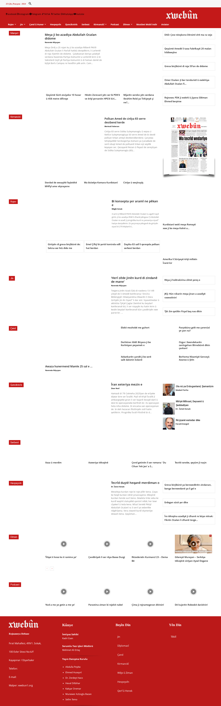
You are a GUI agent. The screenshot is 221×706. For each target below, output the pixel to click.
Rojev (13, 201)
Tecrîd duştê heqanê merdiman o (135, 483)
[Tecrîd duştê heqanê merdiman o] (76, 500)
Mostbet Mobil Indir (146, 24)
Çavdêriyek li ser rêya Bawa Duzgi (106, 557)
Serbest (14, 442)
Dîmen (13, 537)
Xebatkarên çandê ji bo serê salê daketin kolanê (136, 358)
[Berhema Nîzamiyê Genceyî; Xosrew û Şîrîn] (168, 360)
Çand (13, 328)
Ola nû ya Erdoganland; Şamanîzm (194, 386)
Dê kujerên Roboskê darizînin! (191, 604)
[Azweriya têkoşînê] (107, 449)
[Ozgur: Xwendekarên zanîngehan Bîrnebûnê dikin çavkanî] (168, 346)
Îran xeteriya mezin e (126, 384)
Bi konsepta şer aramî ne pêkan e (135, 203)
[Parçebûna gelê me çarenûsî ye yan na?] (168, 331)
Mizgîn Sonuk (117, 209)
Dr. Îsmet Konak (183, 408)
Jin (11, 278)
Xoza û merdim (53, 462)
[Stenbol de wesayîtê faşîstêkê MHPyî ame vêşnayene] (63, 168)
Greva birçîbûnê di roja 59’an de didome (186, 66)
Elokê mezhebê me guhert (135, 327)
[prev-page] (47, 569)
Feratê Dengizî (182, 424)
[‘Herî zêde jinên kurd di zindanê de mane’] (76, 295)
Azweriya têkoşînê (98, 462)
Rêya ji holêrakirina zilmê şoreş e (182, 279)
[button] (30, 3)
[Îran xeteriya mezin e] (76, 402)
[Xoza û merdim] (64, 449)
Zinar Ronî (115, 388)
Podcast (15, 584)
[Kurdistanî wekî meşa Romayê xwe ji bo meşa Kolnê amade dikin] (180, 210)
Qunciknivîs (16, 384)
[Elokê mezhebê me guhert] (110, 331)
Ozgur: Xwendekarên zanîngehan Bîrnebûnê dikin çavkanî (194, 345)
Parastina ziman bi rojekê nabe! (105, 604)
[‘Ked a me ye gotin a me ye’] (64, 591)
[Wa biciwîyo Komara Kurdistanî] (102, 168)
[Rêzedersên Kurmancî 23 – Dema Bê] (150, 544)
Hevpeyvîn (15, 483)
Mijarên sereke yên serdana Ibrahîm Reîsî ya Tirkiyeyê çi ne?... (138, 98)
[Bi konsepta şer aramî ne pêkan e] (77, 218)
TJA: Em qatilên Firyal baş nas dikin (183, 311)
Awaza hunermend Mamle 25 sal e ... (68, 366)
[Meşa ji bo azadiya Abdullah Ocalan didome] (131, 48)
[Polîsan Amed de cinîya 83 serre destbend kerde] (73, 133)
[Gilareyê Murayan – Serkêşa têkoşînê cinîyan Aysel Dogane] (193, 544)
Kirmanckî (15, 116)
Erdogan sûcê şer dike (176, 502)
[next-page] (52, 569)
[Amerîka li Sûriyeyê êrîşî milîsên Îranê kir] (180, 244)
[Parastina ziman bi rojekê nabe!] (107, 591)
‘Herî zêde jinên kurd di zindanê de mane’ (134, 280)
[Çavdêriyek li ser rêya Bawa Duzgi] (107, 544)
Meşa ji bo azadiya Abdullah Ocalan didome (71, 36)
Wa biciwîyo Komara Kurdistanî (101, 182)
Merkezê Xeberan (111, 126)
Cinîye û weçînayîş (133, 182)
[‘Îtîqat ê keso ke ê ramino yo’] (64, 544)
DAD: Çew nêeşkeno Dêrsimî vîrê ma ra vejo (188, 34)
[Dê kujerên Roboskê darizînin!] (193, 591)
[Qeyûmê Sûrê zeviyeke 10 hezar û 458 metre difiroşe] (64, 80)
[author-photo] (169, 390)
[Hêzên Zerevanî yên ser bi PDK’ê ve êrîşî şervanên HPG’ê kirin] (103, 80)
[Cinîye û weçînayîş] (141, 168)
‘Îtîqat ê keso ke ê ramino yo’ (61, 557)
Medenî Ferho (182, 390)
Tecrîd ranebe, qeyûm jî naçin (191, 462)
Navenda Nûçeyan (52, 42)
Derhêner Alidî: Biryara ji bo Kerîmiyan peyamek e (136, 344)
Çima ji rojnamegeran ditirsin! (148, 604)
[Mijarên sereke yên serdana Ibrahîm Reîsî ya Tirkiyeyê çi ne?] (141, 80)
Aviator (165, 24)
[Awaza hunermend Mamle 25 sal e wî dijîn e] (70, 344)
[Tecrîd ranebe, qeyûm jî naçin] (193, 449)
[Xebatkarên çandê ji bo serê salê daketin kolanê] (110, 360)
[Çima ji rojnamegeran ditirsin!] (150, 591)
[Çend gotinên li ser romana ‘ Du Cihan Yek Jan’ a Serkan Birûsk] (150, 449)
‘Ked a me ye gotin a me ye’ (60, 604)
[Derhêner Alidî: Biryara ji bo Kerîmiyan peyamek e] (110, 346)
